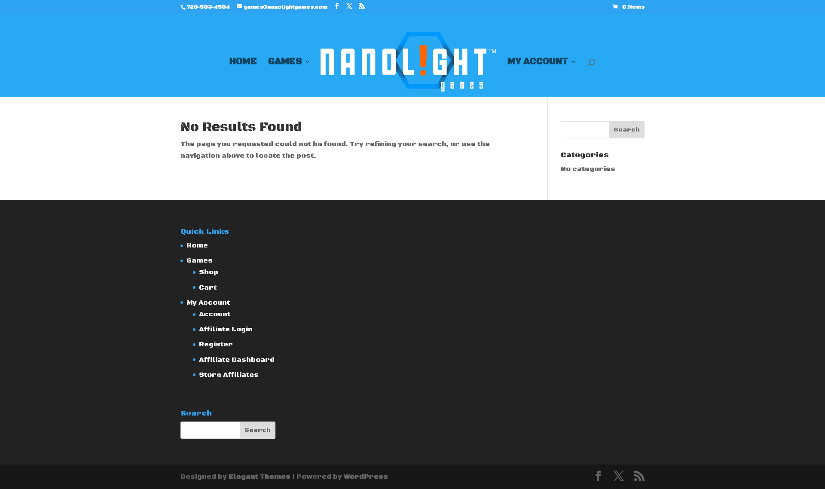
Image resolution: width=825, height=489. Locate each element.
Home (243, 62)
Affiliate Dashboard (237, 359)
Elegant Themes (259, 476)
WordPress (366, 476)
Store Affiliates (229, 374)
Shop (208, 272)
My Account (537, 62)
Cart (208, 287)
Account (214, 314)
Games (285, 62)
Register (216, 344)
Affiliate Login (226, 329)
